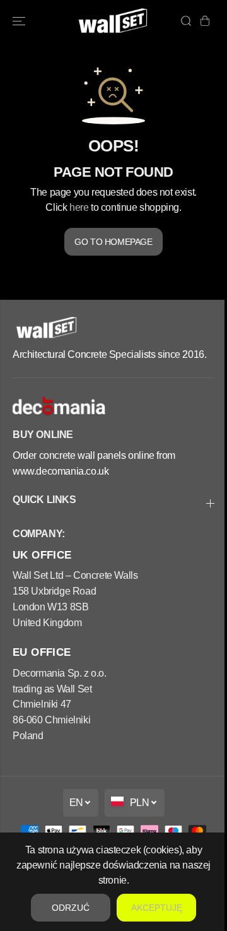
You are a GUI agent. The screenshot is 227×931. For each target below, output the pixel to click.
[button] (20, 21)
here (78, 207)
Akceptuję (156, 908)
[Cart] (204, 20)
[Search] (186, 20)
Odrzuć (71, 908)
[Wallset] (113, 21)
